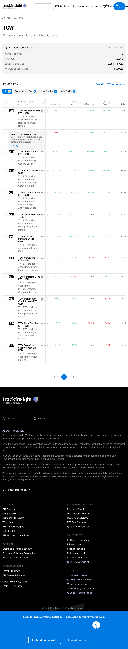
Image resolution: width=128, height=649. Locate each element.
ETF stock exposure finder (15, 535)
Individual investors (77, 557)
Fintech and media (76, 553)
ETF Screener (9, 509)
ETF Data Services (76, 522)
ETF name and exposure (25, 103)
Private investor (76, 640)
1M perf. (53, 104)
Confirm (96, 626)
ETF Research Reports (13, 575)
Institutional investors (78, 540)
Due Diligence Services (79, 513)
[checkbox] (5, 103)
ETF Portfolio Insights (13, 526)
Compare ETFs (9, 513)
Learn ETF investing (12, 586)
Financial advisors (76, 549)
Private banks (74, 544)
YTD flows (105, 103)
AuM (123, 104)
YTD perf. (72, 103)
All (7, 91)
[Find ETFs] (43, 6)
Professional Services (85, 6)
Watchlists (7, 522)
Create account (119, 6)
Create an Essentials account (17, 549)
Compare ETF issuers (13, 518)
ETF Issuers (12, 18)
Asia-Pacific (68, 91)
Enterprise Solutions (77, 509)
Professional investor (44, 640)
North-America (48, 91)
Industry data (9, 531)
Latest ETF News (11, 571)
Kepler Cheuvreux (21, 455)
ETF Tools (60, 6)
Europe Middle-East (25, 91)
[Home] (3, 18)
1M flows (87, 104)
